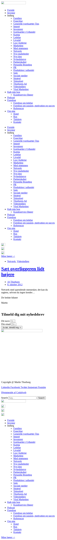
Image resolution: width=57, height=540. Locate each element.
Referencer (18, 108)
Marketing (18, 45)
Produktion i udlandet (23, 70)
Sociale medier (20, 75)
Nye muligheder (21, 53)
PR (14, 67)
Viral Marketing (21, 89)
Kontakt (17, 122)
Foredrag (11, 100)
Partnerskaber (19, 62)
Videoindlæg (19, 86)
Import (16, 26)
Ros (15, 116)
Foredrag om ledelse (23, 103)
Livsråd (17, 40)
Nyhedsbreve (19, 59)
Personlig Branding (22, 64)
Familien (17, 18)
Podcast (11, 97)
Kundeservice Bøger (23, 94)
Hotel (16, 114)
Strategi (17, 78)
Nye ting (17, 56)
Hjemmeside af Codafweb (13, 392)
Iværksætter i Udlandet (24, 32)
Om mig (11, 111)
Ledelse (17, 37)
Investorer (18, 29)
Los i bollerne (20, 43)
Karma (16, 34)
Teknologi (18, 81)
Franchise (18, 21)
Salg (15, 73)
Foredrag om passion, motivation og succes (34, 105)
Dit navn (5, 321)
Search (4, 397)
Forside (10, 10)
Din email (6, 324)
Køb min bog (13, 92)
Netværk (17, 51)
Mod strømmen (20, 48)
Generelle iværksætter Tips (26, 23)
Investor (11, 13)
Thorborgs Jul (20, 84)
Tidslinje (17, 119)
